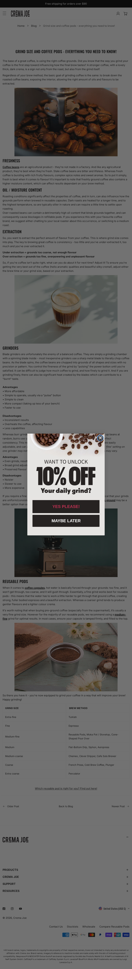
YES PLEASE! (66, 506)
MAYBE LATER (66, 520)
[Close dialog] (100, 438)
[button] (66, 465)
